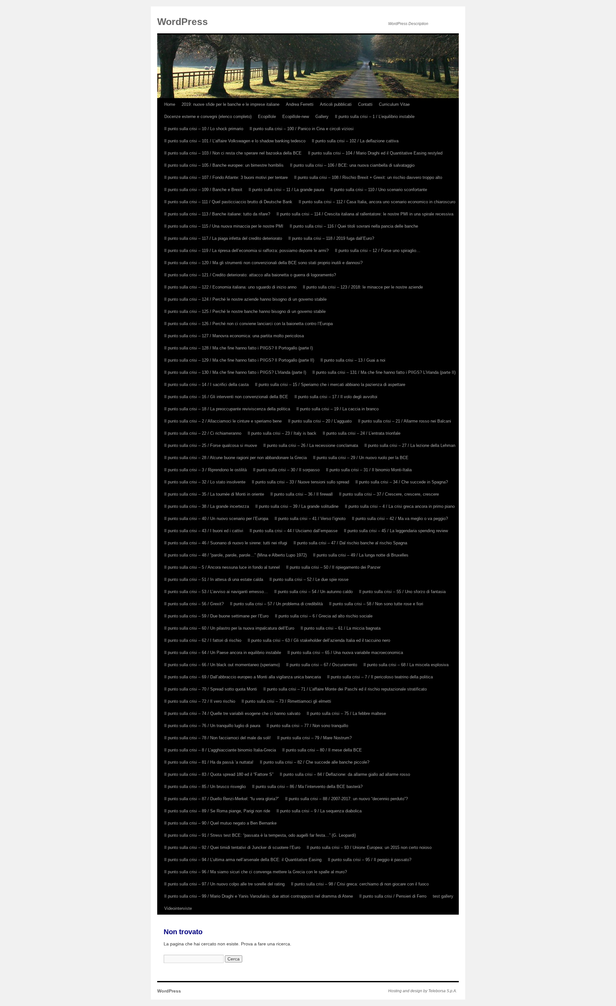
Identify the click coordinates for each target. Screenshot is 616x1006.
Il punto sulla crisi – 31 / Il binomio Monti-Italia (369, 469)
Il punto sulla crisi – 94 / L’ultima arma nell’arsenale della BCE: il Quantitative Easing (242, 859)
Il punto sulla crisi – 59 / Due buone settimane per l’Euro (216, 616)
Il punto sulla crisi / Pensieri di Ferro (392, 896)
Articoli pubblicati (336, 104)
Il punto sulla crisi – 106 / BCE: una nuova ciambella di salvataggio (352, 165)
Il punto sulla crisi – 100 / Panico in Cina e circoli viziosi (302, 128)
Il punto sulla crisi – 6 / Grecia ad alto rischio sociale (323, 616)
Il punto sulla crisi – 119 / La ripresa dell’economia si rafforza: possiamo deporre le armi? (246, 250)
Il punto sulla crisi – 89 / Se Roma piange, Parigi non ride (217, 811)
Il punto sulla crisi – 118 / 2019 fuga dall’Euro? (331, 238)
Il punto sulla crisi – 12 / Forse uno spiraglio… (377, 250)
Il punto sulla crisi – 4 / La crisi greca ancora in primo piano (400, 506)
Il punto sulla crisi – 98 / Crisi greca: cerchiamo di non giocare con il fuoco (360, 884)
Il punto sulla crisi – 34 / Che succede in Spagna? (401, 482)
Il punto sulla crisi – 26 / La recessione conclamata (310, 445)
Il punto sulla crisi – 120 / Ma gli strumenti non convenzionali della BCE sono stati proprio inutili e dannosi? (263, 262)
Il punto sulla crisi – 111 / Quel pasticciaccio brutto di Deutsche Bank (228, 201)
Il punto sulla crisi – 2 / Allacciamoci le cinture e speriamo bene (223, 421)
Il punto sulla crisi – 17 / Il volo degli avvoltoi (336, 396)
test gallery (443, 896)
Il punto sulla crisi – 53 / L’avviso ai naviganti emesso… (216, 591)
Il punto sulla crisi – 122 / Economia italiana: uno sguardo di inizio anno (230, 287)
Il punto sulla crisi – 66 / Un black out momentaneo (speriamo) (222, 664)
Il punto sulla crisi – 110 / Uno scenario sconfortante (378, 189)
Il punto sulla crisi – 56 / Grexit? (194, 603)
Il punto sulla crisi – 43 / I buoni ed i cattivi (203, 530)
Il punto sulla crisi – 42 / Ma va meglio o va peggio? (400, 518)
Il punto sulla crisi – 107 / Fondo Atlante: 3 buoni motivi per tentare (226, 177)
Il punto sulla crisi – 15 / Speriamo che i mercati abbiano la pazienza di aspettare (330, 384)
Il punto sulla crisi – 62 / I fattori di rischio (202, 640)
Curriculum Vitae (394, 104)
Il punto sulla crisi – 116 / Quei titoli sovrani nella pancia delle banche (354, 226)
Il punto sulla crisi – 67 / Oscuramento (321, 664)
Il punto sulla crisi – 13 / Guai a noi (353, 360)
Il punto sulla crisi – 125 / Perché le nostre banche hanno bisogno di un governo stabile (245, 311)
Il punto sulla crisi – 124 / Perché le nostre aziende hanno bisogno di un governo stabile (245, 299)
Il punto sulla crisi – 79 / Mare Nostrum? (314, 737)
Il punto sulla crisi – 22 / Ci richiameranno (202, 433)
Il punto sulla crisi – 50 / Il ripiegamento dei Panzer (333, 567)
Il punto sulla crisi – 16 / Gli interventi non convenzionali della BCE (226, 396)
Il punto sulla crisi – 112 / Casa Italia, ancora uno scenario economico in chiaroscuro (377, 201)
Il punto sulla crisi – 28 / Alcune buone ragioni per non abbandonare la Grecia (235, 457)
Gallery (322, 116)
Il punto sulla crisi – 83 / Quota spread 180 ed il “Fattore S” (218, 774)
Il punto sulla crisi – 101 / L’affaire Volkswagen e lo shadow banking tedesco (234, 140)
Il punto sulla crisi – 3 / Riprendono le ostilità (205, 469)
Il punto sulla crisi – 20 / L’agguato (320, 421)
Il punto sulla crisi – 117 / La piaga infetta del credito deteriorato (223, 238)
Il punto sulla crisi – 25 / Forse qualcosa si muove (210, 445)
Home (169, 104)
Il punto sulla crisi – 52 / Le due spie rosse (309, 579)
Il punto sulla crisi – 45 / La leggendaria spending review (396, 530)
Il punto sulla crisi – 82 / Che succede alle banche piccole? (314, 762)
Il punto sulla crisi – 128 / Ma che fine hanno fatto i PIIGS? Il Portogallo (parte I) (238, 348)
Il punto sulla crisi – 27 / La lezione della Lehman (409, 445)
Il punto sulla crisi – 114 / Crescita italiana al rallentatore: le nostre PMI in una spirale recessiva (365, 214)
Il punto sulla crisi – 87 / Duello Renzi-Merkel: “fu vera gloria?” (221, 798)
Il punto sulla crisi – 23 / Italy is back (282, 433)
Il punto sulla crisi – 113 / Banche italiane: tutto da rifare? (217, 214)
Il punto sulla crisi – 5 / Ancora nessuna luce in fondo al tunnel (222, 567)
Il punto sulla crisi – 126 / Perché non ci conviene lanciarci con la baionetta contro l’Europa (248, 323)
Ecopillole (267, 116)
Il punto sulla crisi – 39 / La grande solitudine (296, 506)
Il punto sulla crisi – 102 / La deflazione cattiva (355, 140)
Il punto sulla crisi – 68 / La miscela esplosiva (406, 664)
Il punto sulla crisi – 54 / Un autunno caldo (313, 591)
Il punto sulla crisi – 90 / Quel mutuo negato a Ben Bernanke (220, 823)
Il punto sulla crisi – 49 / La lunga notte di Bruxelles (360, 555)
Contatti (365, 104)
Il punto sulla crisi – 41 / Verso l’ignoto (310, 518)
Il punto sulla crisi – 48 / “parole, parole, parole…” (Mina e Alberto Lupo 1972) (235, 555)
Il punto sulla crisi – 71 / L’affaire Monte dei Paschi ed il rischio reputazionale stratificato (345, 689)
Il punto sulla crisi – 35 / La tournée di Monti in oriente (214, 494)
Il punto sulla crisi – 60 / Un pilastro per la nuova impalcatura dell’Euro (229, 628)
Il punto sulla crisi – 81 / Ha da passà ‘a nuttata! (208, 762)
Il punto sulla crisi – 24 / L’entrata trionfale (361, 433)
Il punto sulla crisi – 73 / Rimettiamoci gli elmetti (286, 701)
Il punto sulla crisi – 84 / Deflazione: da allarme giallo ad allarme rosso (345, 774)
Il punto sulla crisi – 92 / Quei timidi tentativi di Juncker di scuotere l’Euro (232, 847)
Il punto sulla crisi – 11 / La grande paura (286, 189)
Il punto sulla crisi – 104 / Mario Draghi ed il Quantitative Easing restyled (375, 153)
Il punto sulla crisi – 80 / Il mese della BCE (322, 750)
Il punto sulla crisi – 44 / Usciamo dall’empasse (294, 530)
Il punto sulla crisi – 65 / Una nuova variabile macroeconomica (345, 652)
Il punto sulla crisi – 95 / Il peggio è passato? (369, 859)
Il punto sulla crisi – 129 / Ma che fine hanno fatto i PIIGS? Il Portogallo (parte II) (239, 360)
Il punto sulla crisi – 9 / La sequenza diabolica (319, 811)
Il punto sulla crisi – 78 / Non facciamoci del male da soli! (217, 737)
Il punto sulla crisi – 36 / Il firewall (301, 494)
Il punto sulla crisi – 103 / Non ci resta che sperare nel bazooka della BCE (233, 153)
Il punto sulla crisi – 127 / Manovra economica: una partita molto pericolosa (234, 335)
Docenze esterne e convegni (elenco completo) (208, 116)
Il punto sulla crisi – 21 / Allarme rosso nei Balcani (404, 421)
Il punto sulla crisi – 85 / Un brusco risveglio (205, 786)
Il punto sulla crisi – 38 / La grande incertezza (206, 506)
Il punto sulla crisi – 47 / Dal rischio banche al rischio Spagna (350, 543)
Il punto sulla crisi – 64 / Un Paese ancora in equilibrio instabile (222, 652)
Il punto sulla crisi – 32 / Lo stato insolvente (204, 482)
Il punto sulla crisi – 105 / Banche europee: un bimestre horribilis (224, 165)
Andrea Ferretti (299, 104)
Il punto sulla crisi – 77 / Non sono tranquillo (307, 725)
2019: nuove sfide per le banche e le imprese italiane (230, 104)
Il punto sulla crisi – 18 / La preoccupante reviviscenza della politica (227, 409)
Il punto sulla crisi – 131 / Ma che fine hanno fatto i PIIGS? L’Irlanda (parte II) (384, 372)
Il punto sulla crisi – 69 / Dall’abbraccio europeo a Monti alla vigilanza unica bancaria (242, 677)
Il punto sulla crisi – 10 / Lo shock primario (203, 128)
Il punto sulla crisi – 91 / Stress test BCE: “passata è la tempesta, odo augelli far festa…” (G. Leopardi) (260, 835)
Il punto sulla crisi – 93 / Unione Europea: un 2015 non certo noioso (369, 847)
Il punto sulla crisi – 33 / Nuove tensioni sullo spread (300, 482)
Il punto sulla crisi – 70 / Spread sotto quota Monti (210, 689)
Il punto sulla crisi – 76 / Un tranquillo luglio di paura (212, 725)
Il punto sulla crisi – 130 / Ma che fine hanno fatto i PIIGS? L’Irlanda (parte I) (235, 372)
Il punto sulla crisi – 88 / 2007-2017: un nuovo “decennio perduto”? (346, 798)
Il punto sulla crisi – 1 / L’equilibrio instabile (375, 116)
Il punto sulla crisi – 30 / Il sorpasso (286, 469)
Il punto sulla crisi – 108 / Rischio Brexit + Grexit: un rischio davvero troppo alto (368, 177)
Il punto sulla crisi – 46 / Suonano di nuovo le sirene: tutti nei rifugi (225, 543)
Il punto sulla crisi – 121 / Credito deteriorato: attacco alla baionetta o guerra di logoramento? (250, 274)
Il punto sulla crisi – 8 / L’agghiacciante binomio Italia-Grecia (220, 750)
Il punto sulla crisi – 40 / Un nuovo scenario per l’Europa (216, 518)
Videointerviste (178, 908)
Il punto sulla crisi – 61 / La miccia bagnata (341, 628)
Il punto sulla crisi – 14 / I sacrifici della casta (206, 384)
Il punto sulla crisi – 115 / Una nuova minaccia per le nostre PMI (223, 226)
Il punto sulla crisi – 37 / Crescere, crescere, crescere (389, 494)
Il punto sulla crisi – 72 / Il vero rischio (199, 701)
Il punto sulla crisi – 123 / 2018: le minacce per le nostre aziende (363, 287)
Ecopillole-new (295, 116)
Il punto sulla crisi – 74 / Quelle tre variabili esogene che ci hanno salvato (232, 713)
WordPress (182, 21)
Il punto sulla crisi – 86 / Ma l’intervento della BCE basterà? (307, 786)
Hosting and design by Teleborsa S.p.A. (422, 991)
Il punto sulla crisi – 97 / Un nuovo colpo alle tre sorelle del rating (224, 884)
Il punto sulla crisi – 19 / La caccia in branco (337, 409)
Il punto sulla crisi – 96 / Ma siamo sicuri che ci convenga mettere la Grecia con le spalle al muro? (255, 871)
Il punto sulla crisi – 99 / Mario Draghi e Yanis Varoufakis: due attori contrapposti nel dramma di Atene (258, 896)
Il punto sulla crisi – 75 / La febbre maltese (346, 713)
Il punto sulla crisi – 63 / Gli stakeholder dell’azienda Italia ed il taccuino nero (319, 640)
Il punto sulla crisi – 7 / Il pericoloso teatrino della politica (380, 677)
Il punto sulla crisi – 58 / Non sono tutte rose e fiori (376, 603)
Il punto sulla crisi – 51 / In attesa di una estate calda (213, 579)
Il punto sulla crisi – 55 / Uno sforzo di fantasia (402, 591)
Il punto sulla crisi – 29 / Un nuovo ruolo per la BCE (360, 457)
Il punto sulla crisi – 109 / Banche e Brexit (203, 189)
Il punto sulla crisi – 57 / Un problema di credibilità (276, 603)
